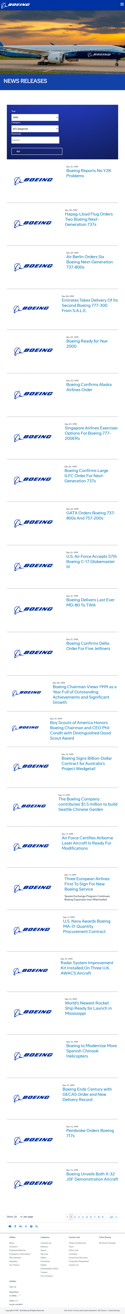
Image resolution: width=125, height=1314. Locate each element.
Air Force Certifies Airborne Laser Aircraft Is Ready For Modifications (87, 843)
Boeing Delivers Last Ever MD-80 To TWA (90, 602)
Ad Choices (102, 1311)
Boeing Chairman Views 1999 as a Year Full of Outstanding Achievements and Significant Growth (85, 694)
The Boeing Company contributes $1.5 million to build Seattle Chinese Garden (87, 804)
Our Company (47, 1276)
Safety (43, 1258)
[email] (10, 1226)
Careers (44, 1272)
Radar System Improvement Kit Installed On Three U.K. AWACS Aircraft (87, 968)
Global (43, 1265)
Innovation (45, 1261)
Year (13, 111)
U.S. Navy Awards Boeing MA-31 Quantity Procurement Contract (86, 926)
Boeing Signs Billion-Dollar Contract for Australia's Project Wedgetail (87, 763)
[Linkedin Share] (20, 1226)
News (11, 1243)
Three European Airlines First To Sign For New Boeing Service (87, 884)
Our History (14, 1265)
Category (15, 122)
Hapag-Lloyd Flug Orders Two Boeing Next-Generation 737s (89, 219)
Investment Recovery (78, 1258)
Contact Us (74, 1265)
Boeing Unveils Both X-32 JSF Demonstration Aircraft (92, 1176)
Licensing (73, 1254)
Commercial (46, 1243)
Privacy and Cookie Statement (85, 1311)
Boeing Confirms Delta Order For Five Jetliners (88, 646)
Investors (13, 1247)
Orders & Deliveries (77, 1243)
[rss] (36, 1226)
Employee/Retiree (17, 1250)
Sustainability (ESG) (49, 1268)
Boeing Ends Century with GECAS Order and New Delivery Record (87, 1094)
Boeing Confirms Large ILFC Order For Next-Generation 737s (86, 475)
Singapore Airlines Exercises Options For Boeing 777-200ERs (91, 433)
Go (18, 151)
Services (44, 1254)
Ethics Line (73, 1250)
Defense (44, 1247)
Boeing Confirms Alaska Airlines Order (89, 387)
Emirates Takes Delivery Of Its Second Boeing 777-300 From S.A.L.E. (90, 305)
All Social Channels (107, 1243)
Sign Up (12, 1287)
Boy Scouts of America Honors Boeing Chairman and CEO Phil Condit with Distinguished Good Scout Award (80, 730)
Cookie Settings (114, 1311)
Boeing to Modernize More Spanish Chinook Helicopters (91, 1051)
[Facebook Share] (15, 1226)
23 (111, 1216)
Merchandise (15, 1258)
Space (43, 1250)
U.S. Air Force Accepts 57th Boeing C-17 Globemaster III (91, 561)
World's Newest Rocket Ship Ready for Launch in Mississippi (88, 1008)
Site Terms (68, 1311)
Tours (71, 1247)
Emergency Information (19, 1254)
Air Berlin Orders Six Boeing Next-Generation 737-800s (89, 262)
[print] (31, 1226)
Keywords (16, 134)
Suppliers (13, 1261)
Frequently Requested (79, 1261)
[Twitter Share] (26, 1226)
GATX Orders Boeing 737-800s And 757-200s (90, 515)
